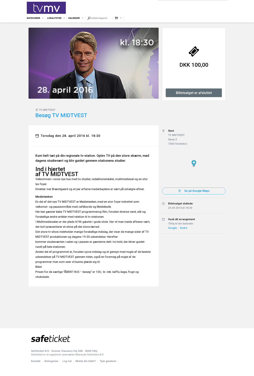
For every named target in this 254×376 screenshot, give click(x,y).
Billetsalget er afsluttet (194, 93)
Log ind (67, 361)
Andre (183, 227)
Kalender (74, 18)
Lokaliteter (54, 18)
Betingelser (51, 361)
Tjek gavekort (108, 361)
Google (172, 227)
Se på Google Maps (197, 190)
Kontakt (35, 361)
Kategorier (33, 18)
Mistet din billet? (86, 361)
